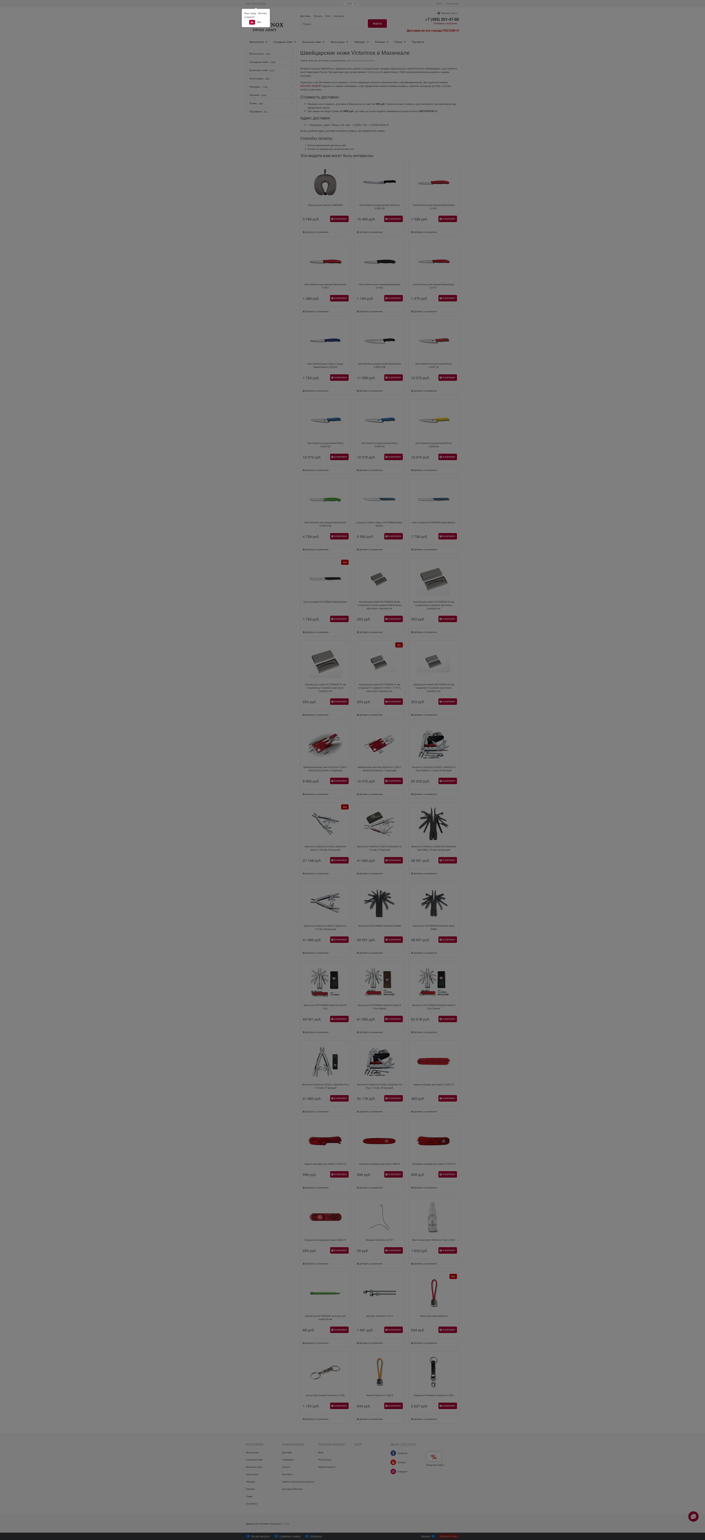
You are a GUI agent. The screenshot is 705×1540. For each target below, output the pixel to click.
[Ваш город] (699, 1496)
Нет (259, 22)
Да (252, 22)
